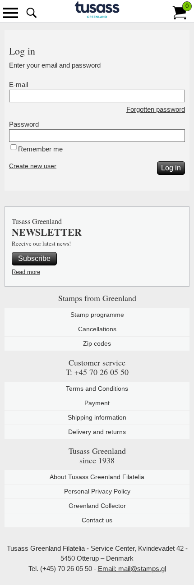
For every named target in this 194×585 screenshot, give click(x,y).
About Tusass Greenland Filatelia (97, 476)
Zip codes (97, 343)
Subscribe (34, 258)
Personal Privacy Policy (97, 491)
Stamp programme (97, 314)
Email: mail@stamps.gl (132, 568)
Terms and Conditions (97, 388)
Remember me (40, 149)
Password (24, 124)
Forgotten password (155, 109)
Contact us (97, 520)
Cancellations (97, 329)
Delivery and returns (97, 431)
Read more (26, 272)
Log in (171, 168)
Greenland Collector (97, 505)
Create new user (32, 165)
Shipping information (97, 417)
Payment (97, 403)
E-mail (18, 84)
